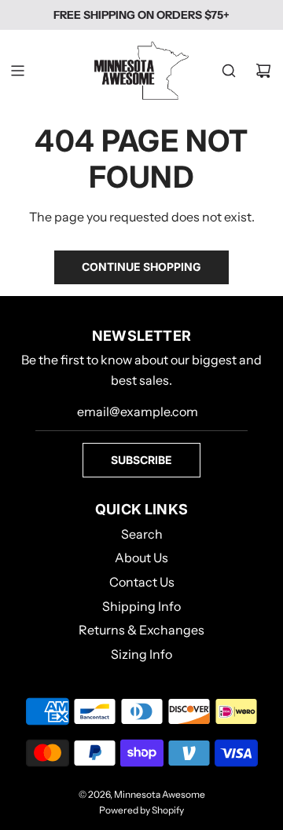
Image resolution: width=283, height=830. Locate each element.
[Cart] (263, 70)
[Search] (228, 70)
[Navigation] (17, 70)
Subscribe (141, 459)
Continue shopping (141, 266)
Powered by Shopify (141, 810)
